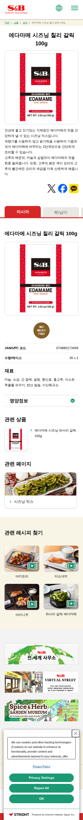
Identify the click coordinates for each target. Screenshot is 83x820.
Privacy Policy (41, 766)
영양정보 (44, 399)
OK (41, 798)
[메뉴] (74, 8)
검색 (25, 22)
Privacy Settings (41, 777)
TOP (7, 22)
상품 (16, 22)
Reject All (41, 788)
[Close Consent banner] (75, 733)
